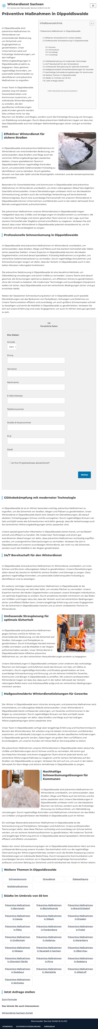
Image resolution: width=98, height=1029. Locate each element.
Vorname (12, 369)
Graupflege (53, 55)
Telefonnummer (15, 409)
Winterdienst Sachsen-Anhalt (17, 1013)
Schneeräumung (17, 879)
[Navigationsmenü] (93, 5)
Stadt (10, 449)
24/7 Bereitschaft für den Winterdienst (62, 64)
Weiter (84, 475)
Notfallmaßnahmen (17, 886)
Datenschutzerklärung (28, 1026)
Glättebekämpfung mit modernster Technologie (65, 61)
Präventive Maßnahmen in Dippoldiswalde (61, 31)
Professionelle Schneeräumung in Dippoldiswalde (66, 41)
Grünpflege (53, 52)
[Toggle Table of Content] (90, 23)
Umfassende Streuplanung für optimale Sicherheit (67, 67)
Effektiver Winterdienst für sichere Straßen (63, 38)
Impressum (49, 1026)
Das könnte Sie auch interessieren (65, 91)
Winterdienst (54, 50)
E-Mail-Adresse (15, 396)
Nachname (13, 382)
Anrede (11, 342)
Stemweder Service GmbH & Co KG (49, 1021)
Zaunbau (52, 47)
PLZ (9, 436)
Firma (10, 355)
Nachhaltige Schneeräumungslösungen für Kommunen (69, 72)
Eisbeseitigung (80, 879)
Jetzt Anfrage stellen (55, 81)
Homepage (7, 1026)
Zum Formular (9, 999)
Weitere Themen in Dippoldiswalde (60, 75)
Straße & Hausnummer (19, 422)
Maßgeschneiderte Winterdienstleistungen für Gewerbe (69, 69)
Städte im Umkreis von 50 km (58, 78)
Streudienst (49, 879)
